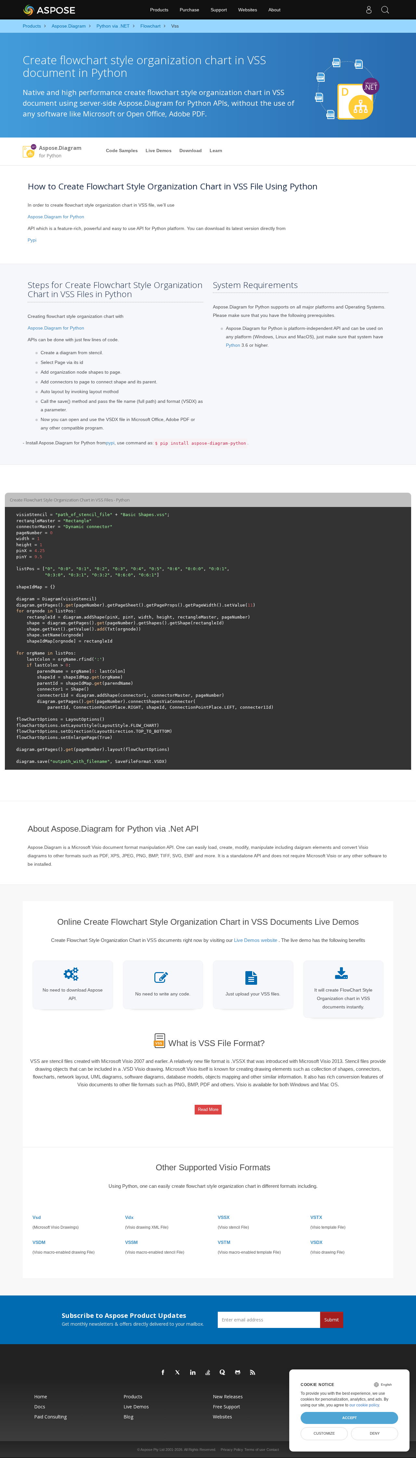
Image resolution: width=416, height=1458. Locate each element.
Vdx (129, 1217)
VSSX (223, 1217)
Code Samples (122, 150)
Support (219, 9)
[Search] (385, 9)
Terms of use (254, 1450)
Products (159, 9)
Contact (272, 1450)
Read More (208, 1109)
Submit (331, 1320)
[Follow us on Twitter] (178, 1372)
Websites (247, 9)
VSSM (131, 1242)
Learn (216, 150)
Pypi (32, 240)
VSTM (224, 1242)
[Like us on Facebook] (163, 1372)
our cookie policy (364, 1405)
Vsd (36, 1217)
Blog (128, 1417)
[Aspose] (49, 10)
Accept (349, 1418)
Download (190, 150)
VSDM (39, 1242)
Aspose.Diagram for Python (56, 216)
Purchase (189, 9)
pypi (110, 442)
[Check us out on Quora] (223, 1372)
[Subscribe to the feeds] (253, 1372)
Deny (375, 1433)
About (274, 9)
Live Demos (159, 150)
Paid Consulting (50, 1417)
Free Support (226, 1407)
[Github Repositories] (238, 1372)
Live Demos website (255, 940)
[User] (369, 9)
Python (233, 345)
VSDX (316, 1242)
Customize (324, 1433)
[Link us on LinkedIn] (193, 1372)
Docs (39, 1407)
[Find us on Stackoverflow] (208, 1372)
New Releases (228, 1396)
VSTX (316, 1217)
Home (40, 1396)
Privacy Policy (232, 1450)
